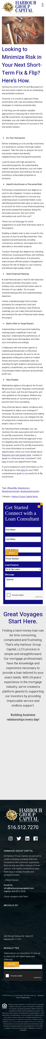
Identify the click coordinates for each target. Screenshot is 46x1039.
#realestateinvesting (29, 491)
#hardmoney (24, 488)
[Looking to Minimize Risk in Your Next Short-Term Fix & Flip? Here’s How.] (23, 30)
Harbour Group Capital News (24, 496)
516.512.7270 (23, 827)
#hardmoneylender (10, 491)
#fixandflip (12, 488)
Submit (11, 553)
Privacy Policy (25, 998)
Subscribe (11, 964)
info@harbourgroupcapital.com (19, 888)
